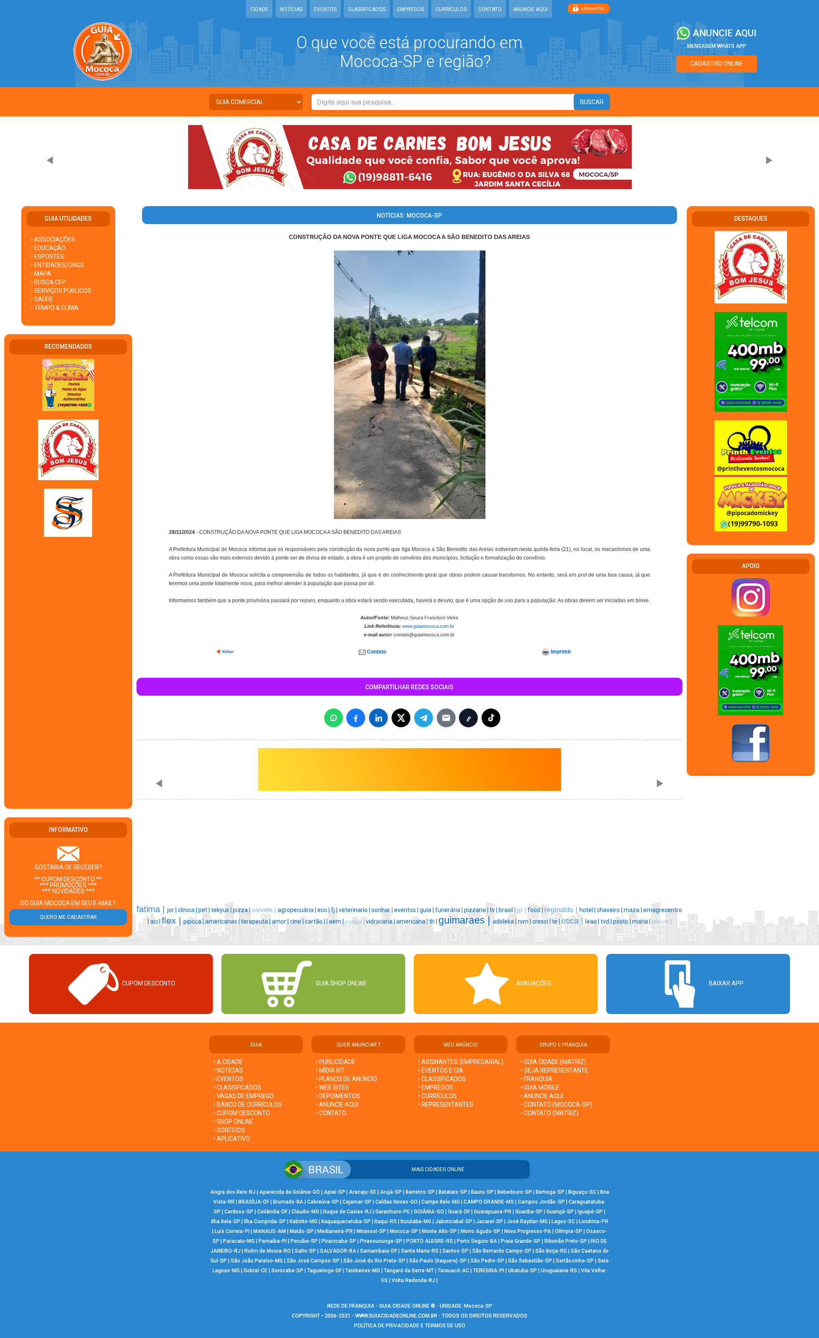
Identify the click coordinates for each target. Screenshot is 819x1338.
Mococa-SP (404, 1231)
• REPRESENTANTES (445, 1104)
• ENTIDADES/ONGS (57, 265)
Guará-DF (459, 1212)
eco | (324, 910)
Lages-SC (563, 1221)
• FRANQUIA (537, 1079)
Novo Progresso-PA (527, 1231)
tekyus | (222, 910)
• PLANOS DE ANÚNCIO (346, 1079)
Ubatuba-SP (522, 1271)
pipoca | (194, 921)
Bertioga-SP (550, 1192)
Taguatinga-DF (324, 1271)
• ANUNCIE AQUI (337, 1104)
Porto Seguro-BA (477, 1241)
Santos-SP (455, 1251)
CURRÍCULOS (451, 9)
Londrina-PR (593, 1221)
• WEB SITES (332, 1087)
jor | (172, 910)
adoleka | (505, 921)
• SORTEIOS (229, 1130)
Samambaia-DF (378, 1251)
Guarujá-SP (560, 1212)
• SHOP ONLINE (233, 1121)
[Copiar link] (468, 717)
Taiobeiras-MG (363, 1271)
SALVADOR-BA (338, 1251)
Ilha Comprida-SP (265, 1221)
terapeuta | (256, 921)
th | (434, 921)
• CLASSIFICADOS (237, 1087)
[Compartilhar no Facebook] (355, 717)
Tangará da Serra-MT (409, 1271)
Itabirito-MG (303, 1221)
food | (536, 910)
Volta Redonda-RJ (413, 1280)
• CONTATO (331, 1113)
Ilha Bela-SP (225, 1221)
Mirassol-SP (371, 1231)
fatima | (151, 909)
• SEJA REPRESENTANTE (555, 1070)
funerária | (449, 910)
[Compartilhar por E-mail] (446, 717)
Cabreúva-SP (323, 1202)
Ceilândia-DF (272, 1212)
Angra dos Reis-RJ (233, 1192)
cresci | (542, 921)
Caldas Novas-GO (396, 1202)
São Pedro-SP (487, 1261)
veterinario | (355, 910)
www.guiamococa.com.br (428, 626)
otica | (573, 920)
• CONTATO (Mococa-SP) (556, 1104)
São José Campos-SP (313, 1261)
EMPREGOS (410, 9)
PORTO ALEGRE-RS (429, 1241)
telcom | (661, 921)
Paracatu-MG (239, 1241)
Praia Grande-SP (520, 1241)
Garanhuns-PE (392, 1212)
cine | (297, 921)
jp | (522, 909)
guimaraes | (466, 920)
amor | (281, 921)
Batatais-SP (453, 1192)
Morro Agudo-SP (480, 1231)
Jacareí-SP (489, 1221)
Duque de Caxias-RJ (347, 1212)
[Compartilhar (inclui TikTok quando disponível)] (491, 717)
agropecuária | (297, 910)
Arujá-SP (391, 1192)
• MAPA (41, 273)
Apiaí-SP (334, 1192)
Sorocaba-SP (287, 1271)
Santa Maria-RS (420, 1251)
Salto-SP (305, 1251)
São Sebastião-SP (530, 1261)
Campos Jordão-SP (541, 1202)
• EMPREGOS (435, 1087)
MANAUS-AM (269, 1231)
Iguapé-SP (590, 1212)
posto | (622, 921)
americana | (412, 921)
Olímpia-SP (568, 1231)
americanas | (223, 921)
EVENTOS (325, 9)
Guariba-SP (529, 1212)
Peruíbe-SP (304, 1241)
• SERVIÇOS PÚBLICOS (61, 290)
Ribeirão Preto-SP (565, 1241)
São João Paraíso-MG (257, 1261)
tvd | (607, 921)
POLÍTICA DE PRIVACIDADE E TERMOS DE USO (409, 1326)
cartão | (315, 921)
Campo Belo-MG (440, 1202)
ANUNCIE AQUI (530, 9)
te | (556, 921)
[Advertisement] (68, 673)
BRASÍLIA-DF (253, 1202)
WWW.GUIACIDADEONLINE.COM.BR (396, 1316)
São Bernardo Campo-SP (501, 1251)
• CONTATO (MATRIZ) (549, 1113)
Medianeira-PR (335, 1231)
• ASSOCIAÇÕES (53, 239)
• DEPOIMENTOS (338, 1096)
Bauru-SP (482, 1192)
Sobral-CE (255, 1271)
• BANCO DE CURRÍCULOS (247, 1104)
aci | (156, 921)
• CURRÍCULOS (437, 1096)
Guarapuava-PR (492, 1212)
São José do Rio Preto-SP (374, 1261)
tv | (494, 910)
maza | (633, 910)
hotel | (588, 910)
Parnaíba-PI (272, 1241)
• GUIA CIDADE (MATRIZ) (553, 1061)
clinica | (188, 910)
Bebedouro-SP (514, 1192)
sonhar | (383, 910)
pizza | (242, 910)
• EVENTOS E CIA (440, 1070)
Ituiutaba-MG (416, 1221)
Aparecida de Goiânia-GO (289, 1192)
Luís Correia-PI (232, 1231)
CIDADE (259, 9)
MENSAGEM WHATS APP (716, 46)
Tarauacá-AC (453, 1271)
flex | (172, 920)
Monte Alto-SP (439, 1231)
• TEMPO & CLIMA (54, 307)
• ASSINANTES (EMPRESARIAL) (460, 1061)
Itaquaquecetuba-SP (346, 1221)
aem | (337, 921)
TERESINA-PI (488, 1271)
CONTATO (490, 9)
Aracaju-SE (362, 1192)
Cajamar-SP (357, 1202)
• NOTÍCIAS (228, 1070)
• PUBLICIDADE (335, 1061)
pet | (204, 910)
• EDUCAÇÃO (48, 248)
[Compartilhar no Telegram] (423, 717)
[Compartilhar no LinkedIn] (378, 717)
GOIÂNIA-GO (429, 1212)
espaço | (355, 922)
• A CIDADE (228, 1061)
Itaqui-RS (386, 1221)
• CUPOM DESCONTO (241, 1113)
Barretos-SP (420, 1192)
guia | (427, 910)
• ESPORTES (47, 256)
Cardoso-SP (238, 1212)
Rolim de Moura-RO (267, 1251)
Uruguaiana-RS (559, 1271)
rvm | (525, 921)
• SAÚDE (42, 299)
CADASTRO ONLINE (716, 63)
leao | (593, 921)
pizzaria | (477, 910)
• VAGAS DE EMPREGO (243, 1096)
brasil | (508, 910)
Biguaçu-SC (582, 1192)
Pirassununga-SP (381, 1241)
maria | (642, 921)
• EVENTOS (228, 1079)
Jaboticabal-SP (453, 1221)
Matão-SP (302, 1231)
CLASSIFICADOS (367, 9)
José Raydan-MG (527, 1221)
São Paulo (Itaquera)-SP (438, 1261)
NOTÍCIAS (291, 9)
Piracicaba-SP (339, 1241)
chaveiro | (610, 910)
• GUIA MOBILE (539, 1087)
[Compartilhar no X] (401, 717)
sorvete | (265, 910)
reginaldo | (561, 909)
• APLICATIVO (231, 1138)
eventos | (407, 910)
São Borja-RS (551, 1251)
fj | (335, 910)
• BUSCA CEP (48, 282)
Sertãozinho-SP (575, 1261)
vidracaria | (381, 921)
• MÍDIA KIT (330, 1070)
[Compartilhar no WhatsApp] (333, 717)
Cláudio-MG (305, 1212)
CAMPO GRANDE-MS (489, 1202)
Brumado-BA (288, 1202)
